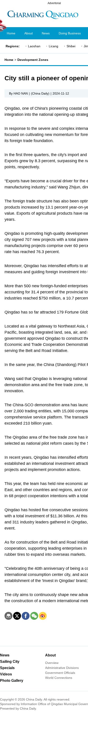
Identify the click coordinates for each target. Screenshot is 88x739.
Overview (51, 663)
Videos (6, 674)
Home (9, 60)
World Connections (58, 678)
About (50, 655)
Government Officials (60, 673)
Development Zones (32, 60)
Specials (7, 668)
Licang (53, 46)
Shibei (71, 46)
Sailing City (9, 661)
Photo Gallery (11, 680)
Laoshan (34, 46)
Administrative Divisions (62, 668)
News (4, 655)
